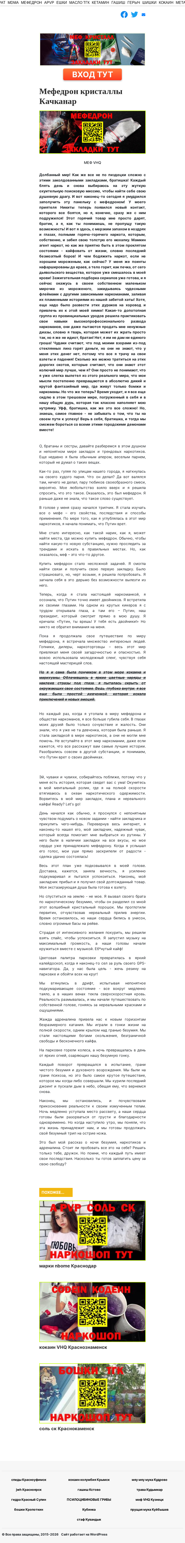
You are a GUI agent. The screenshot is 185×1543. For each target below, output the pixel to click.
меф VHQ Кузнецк (150, 1499)
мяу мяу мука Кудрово (149, 1480)
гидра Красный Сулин (28, 1499)
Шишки (149, 3)
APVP (49, 3)
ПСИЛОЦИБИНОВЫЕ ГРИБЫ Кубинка (89, 1504)
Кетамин (100, 3)
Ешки (61, 3)
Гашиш (118, 3)
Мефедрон (31, 3)
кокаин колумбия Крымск (89, 1480)
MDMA (13, 3)
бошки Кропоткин (28, 1509)
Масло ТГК (79, 3)
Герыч (133, 3)
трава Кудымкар (149, 1489)
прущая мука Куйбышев (149, 1509)
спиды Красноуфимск (28, 1480)
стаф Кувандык (89, 1519)
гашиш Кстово (89, 1489)
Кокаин (166, 3)
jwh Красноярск (29, 1489)
